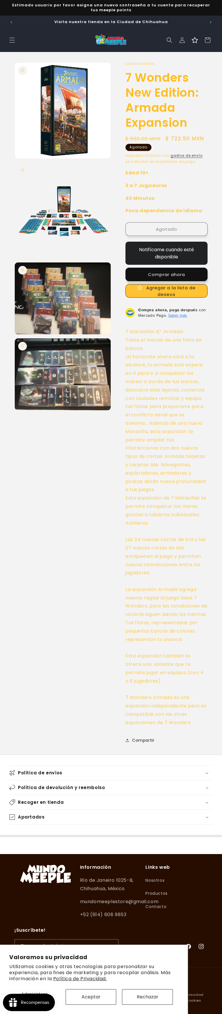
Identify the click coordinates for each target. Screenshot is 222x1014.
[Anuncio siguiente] (210, 22)
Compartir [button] (143, 740)
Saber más (177, 315)
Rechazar (147, 997)
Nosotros (154, 880)
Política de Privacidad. (80, 978)
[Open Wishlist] (194, 40)
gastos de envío (187, 155)
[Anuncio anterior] (11, 22)
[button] (12, 40)
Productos (156, 893)
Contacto (155, 906)
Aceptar (91, 997)
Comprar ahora (166, 274)
